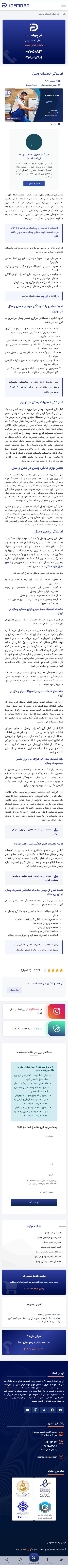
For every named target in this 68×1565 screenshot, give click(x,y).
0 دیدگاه (54, 124)
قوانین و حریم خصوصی (56, 1542)
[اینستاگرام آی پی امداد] (35, 1410)
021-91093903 (34, 57)
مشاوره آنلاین (34, 183)
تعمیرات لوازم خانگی (49, 85)
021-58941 (34, 52)
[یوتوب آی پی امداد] (27, 1410)
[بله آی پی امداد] (60, 1410)
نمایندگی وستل (31, 85)
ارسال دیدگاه (14, 990)
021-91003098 (49, 1446)
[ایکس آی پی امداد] (44, 1410)
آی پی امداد (41, 296)
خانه (64, 14)
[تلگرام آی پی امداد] (52, 1410)
